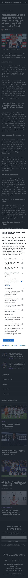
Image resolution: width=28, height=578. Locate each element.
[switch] (22, 263)
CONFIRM (8, 340)
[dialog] (14, 289)
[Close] (25, 232)
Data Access (14, 345)
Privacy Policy (22, 345)
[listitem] (14, 259)
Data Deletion (5, 345)
